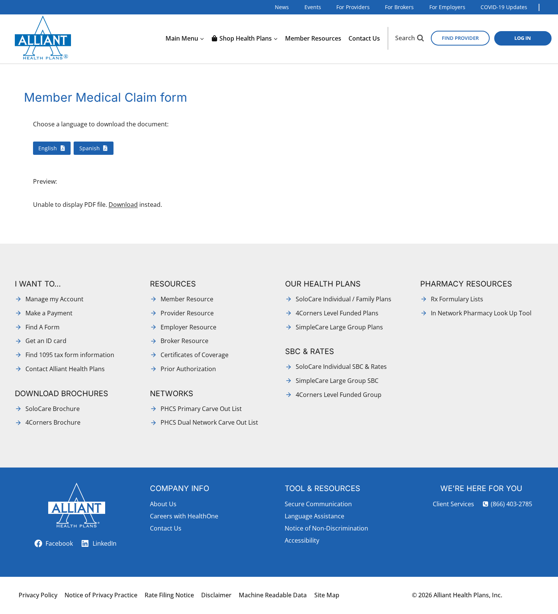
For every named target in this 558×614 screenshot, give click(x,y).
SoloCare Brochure (52, 409)
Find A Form (42, 327)
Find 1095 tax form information (69, 355)
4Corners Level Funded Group (338, 394)
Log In (522, 38)
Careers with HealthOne (184, 516)
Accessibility (302, 540)
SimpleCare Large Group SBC (337, 380)
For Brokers (399, 7)
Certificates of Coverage (195, 355)
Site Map (326, 595)
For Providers (353, 7)
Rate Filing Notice (169, 595)
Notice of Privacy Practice (101, 595)
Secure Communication (318, 504)
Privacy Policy (38, 595)
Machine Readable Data (273, 595)
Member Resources (313, 38)
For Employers (447, 7)
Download (123, 204)
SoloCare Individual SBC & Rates (341, 366)
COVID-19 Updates (504, 7)
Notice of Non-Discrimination (326, 528)
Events (312, 7)
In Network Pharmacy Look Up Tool (481, 313)
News (282, 7)
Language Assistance (314, 516)
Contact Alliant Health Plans (65, 369)
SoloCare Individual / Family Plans (343, 299)
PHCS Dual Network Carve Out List (209, 422)
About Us (163, 504)
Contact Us (364, 38)
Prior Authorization (188, 369)
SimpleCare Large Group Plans (339, 327)
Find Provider (460, 38)
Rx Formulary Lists (457, 299)
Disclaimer (216, 595)
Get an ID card (45, 341)
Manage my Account (54, 299)
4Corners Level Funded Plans (337, 313)
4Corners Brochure (52, 422)
